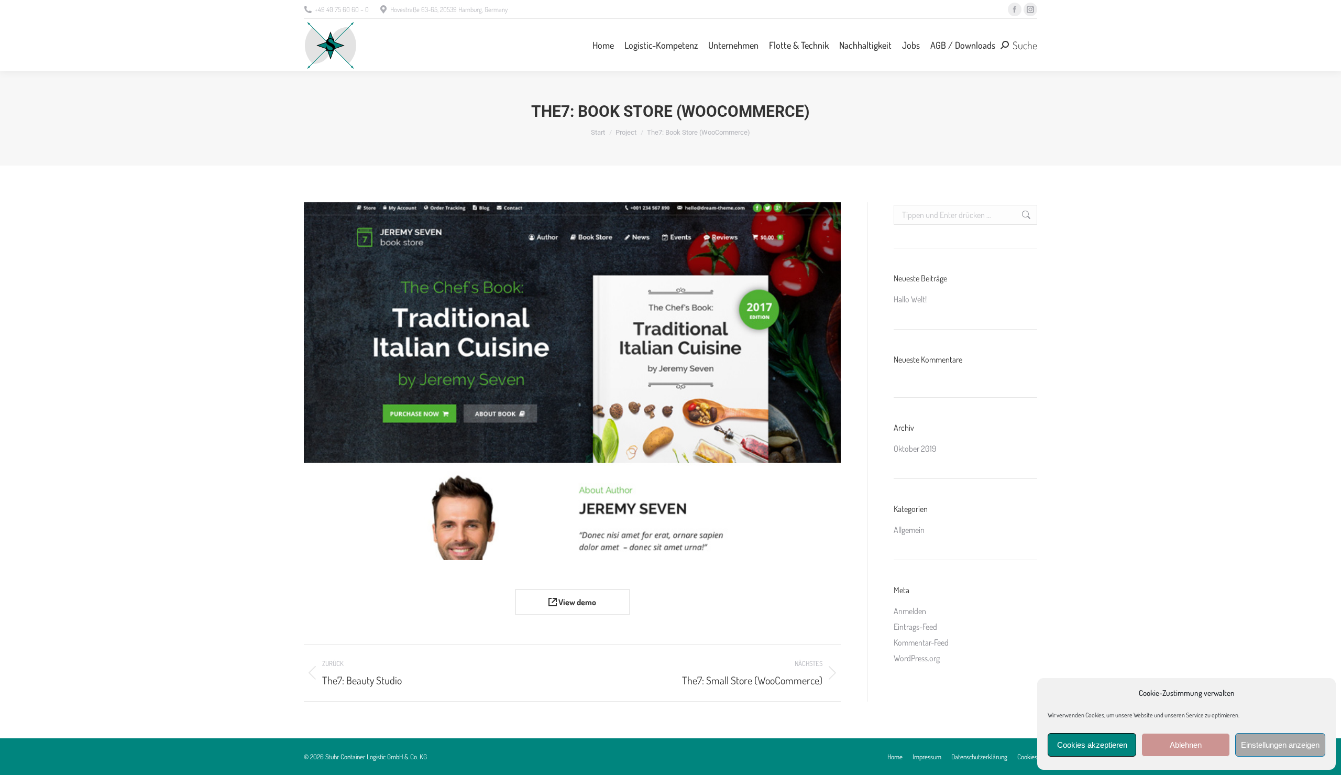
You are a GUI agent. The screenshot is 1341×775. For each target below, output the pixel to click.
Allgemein (909, 530)
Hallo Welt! (910, 299)
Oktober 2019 (915, 448)
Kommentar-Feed (921, 642)
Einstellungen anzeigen (1280, 744)
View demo (576, 602)
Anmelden (910, 611)
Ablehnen (1186, 744)
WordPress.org (917, 658)
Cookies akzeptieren (1092, 744)
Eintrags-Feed (915, 626)
